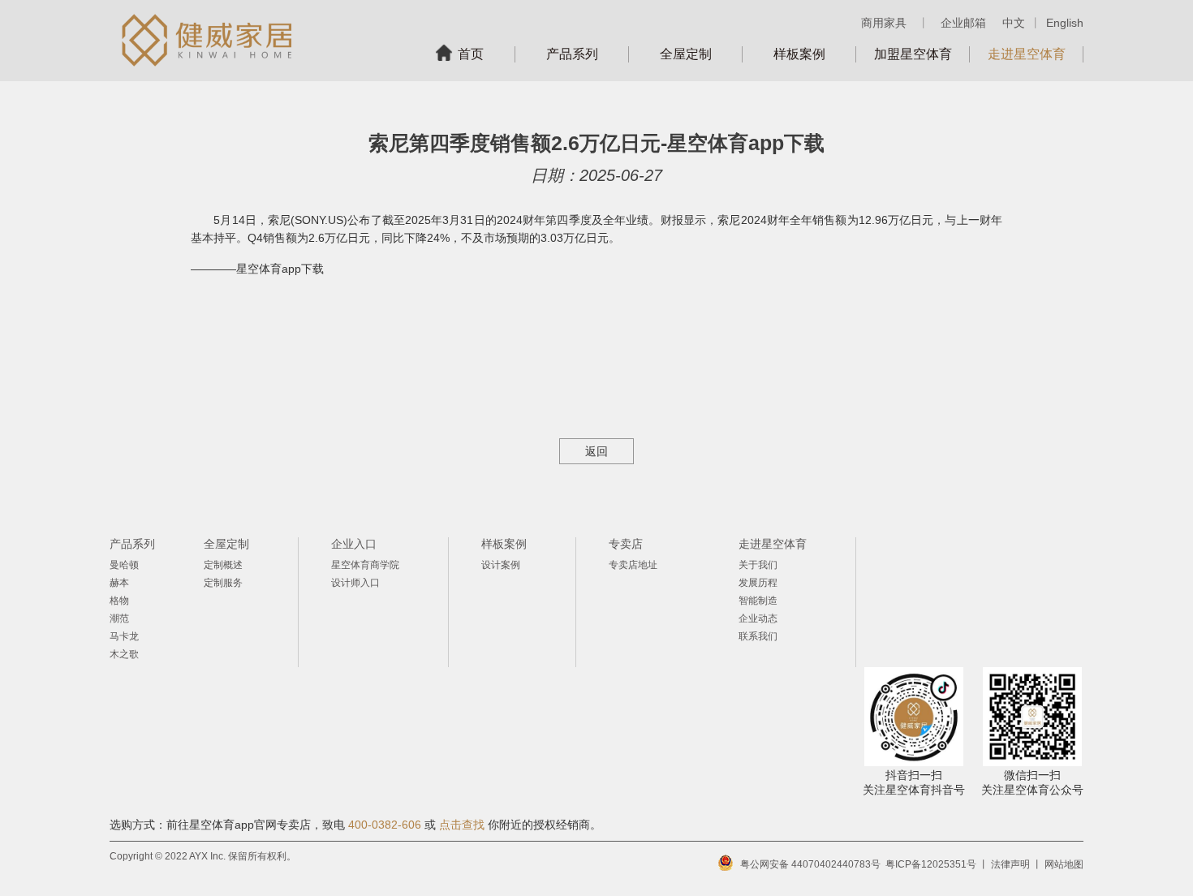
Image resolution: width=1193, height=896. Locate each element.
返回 (596, 451)
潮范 (119, 618)
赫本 (119, 582)
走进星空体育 (1027, 54)
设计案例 (500, 565)
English (1064, 22)
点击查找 (462, 824)
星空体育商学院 (365, 565)
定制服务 (223, 582)
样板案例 (799, 54)
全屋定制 (686, 54)
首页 (471, 54)
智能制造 (758, 600)
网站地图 (1063, 864)
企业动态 (758, 618)
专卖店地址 (633, 565)
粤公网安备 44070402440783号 (810, 864)
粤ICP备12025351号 (930, 864)
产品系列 (572, 54)
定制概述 (223, 565)
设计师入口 (355, 582)
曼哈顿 (124, 565)
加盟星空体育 (913, 54)
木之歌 (124, 654)
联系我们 (758, 636)
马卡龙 (124, 636)
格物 (119, 600)
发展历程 (758, 582)
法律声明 (1010, 864)
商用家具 (884, 22)
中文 (1013, 22)
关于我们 (758, 565)
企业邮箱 (963, 22)
